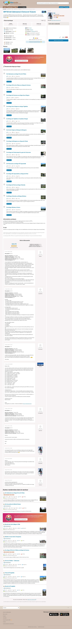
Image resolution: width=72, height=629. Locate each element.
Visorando (4, 9)
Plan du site (5, 614)
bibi (54, 13)
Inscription (61, 7)
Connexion (67, 7)
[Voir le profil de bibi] (50, 16)
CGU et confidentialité (7, 612)
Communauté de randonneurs (8, 623)
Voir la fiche (9, 81)
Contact (4, 621)
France (30, 27)
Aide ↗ (16, 7)
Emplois (4, 616)
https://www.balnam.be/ (27, 403)
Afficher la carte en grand (58, 40)
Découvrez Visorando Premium (34, 41)
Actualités (5, 617)
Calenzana (33, 31)
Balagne (31, 29)
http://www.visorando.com (56, 20)
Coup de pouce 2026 (6, 619)
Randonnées (10, 7)
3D (66, 37)
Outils (4, 7)
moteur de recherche (31, 599)
